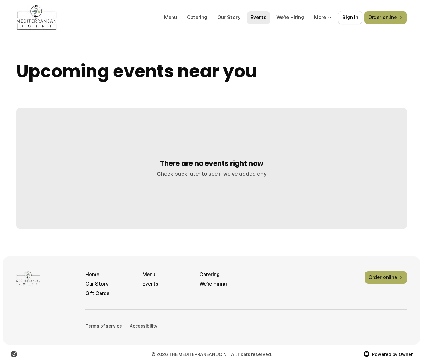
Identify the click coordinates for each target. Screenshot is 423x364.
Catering (197, 17)
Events (258, 17)
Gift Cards (97, 293)
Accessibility (143, 326)
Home (92, 274)
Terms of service (103, 326)
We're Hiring (290, 17)
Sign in (350, 17)
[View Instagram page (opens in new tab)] (14, 354)
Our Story (228, 17)
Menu (170, 17)
